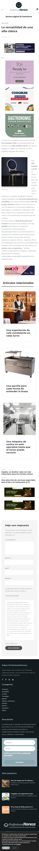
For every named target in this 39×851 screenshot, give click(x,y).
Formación (5, 708)
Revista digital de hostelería (19, 16)
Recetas (4, 706)
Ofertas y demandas (8, 701)
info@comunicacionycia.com (14, 627)
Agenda (4, 699)
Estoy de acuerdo (13, 596)
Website (8, 578)
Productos (5, 689)
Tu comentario (10, 540)
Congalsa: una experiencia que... (22, 794)
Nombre (8, 558)
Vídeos (4, 710)
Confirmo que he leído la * (17, 754)
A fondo (4, 694)
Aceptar (6, 848)
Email (7, 568)
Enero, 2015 (4, 37)
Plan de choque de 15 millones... (22, 781)
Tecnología (5, 696)
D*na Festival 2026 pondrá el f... (22, 807)
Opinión (4, 703)
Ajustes (15, 848)
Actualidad (5, 691)
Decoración (4, 23)
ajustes (18, 844)
